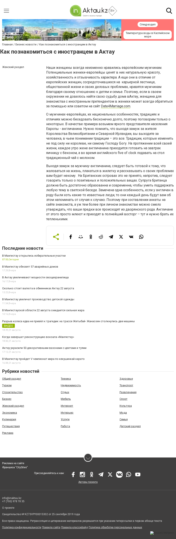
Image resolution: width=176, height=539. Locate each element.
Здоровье (126, 378)
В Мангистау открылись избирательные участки (34, 255)
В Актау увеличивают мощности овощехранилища (35, 277)
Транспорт (126, 385)
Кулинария (9, 419)
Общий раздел (11, 378)
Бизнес (6, 398)
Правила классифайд (74, 527)
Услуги (65, 419)
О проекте (8, 507)
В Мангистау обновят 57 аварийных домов (30, 266)
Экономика (9, 412)
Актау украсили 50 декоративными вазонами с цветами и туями (44, 348)
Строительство (12, 392)
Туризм (7, 385)
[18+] (89, 11)
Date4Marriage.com (115, 106)
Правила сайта (51, 527)
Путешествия (11, 426)
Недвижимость (71, 385)
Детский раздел (130, 426)
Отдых (65, 392)
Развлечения (128, 392)
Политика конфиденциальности (21, 527)
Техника (66, 378)
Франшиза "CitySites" (15, 467)
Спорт (123, 398)
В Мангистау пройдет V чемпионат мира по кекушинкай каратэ (43, 358)
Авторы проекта (88, 482)
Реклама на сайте (13, 463)
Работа (65, 426)
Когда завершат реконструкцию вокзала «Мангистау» (38, 337)
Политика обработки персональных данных (115, 527)
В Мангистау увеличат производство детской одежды (38, 299)
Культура (126, 405)
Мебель (66, 398)
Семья (124, 419)
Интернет (67, 405)
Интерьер (67, 412)
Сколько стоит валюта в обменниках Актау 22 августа (38, 288)
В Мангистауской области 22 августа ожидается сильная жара (43, 310)
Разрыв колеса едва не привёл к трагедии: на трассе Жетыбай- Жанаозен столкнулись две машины (68, 321)
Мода (123, 412)
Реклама (7, 432)
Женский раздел (13, 405)
